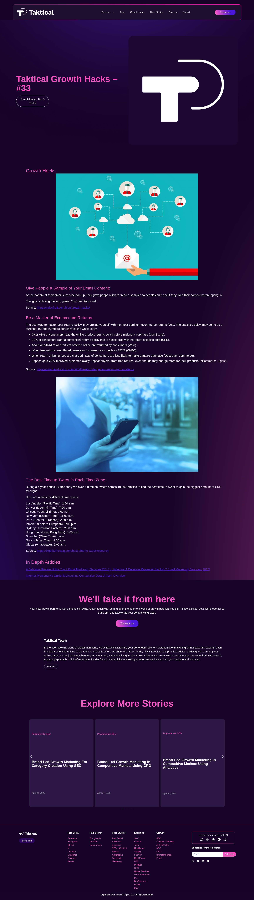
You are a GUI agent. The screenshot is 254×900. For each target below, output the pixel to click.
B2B (136, 861)
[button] (31, 756)
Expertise (139, 833)
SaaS (136, 838)
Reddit (71, 861)
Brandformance (163, 855)
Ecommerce (96, 845)
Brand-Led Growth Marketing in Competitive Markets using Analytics (123, 763)
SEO (158, 838)
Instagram (72, 841)
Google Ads (95, 838)
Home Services (141, 871)
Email (159, 858)
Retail (137, 884)
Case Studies (156, 12)
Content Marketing (165, 841)
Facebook (72, 838)
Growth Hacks (137, 12)
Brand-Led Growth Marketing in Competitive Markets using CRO (59, 764)
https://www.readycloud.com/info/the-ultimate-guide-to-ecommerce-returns (85, 369)
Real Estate (139, 858)
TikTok (71, 845)
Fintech (137, 841)
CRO (158, 851)
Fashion (138, 855)
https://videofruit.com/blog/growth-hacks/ (63, 307)
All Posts (50, 666)
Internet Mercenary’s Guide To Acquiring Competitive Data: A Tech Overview (75, 575)
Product (138, 864)
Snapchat (72, 855)
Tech (136, 845)
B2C (136, 888)
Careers (173, 12)
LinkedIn (72, 851)
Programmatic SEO (41, 734)
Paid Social (73, 833)
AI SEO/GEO (162, 845)
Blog (122, 12)
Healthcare (139, 848)
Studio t (186, 12)
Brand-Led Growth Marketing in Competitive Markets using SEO (190, 764)
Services (106, 12)
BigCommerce (141, 881)
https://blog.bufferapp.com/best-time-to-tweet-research (72, 550)
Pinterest (72, 858)
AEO (158, 848)
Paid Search (96, 833)
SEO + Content (119, 848)
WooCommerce (141, 874)
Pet (135, 878)
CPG (136, 868)
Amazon (94, 841)
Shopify (137, 851)
